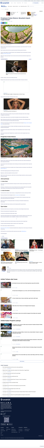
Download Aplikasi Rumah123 (5, 0)
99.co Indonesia (20, 429)
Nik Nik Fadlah (9, 374)
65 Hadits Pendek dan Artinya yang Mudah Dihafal (10, 382)
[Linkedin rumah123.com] (8, 402)
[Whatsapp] (6, 23)
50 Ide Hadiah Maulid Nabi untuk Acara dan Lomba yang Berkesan (13, 367)
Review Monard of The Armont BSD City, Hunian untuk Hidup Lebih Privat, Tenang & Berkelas (27, 355)
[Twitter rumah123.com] (2, 402)
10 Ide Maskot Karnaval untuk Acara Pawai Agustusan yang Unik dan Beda (25, 283)
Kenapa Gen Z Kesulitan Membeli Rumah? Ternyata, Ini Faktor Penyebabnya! (14, 379)
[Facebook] (1, 23)
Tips (19, 6)
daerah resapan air (3, 168)
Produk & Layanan (3, 430)
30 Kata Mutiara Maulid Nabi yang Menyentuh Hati (10, 376)
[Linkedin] (5, 23)
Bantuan (43, 0)
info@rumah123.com (27, 429)
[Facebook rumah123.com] (1, 402)
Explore (32, 0)
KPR (6, 430)
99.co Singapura (21, 430)
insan (11, 21)
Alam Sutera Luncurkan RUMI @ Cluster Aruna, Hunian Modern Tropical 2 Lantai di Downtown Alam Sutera (27, 333)
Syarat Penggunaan (13, 430)
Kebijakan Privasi (13, 429)
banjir (3, 236)
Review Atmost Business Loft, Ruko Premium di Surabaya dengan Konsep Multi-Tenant (27, 348)
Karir (1, 433)
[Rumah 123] (4, 3)
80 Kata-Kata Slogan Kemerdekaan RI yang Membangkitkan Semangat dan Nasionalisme (16, 394)
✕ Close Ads (42, 446)
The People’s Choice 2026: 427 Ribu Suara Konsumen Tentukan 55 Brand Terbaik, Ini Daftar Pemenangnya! (27, 325)
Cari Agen (25, 0)
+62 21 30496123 (27, 430)
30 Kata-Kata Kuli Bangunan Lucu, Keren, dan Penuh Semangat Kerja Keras (26, 290)
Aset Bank (29, 0)
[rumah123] (22, 400)
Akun (43, 2)
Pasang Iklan (36, 2)
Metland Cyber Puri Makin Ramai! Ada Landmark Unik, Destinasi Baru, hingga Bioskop (16, 370)
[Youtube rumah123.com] (6, 402)
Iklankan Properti (8, 429)
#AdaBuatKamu (23, 231)
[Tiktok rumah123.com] (10, 402)
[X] (3, 23)
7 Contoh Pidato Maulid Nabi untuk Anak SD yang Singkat (11, 373)
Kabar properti (10, 6)
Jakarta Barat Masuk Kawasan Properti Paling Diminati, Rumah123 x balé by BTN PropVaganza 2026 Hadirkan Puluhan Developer (27, 340)
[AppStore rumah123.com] (3, 424)
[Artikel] (3, 6)
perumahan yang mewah (7, 53)
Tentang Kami (2, 429)
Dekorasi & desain (15, 6)
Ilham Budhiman (18, 336)
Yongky (17, 351)
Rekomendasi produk (24, 6)
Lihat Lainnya (22, 361)
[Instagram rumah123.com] (4, 402)
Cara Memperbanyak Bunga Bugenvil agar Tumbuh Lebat (11, 388)
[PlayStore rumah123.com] (9, 424)
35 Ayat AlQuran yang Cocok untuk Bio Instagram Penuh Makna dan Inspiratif (26, 313)
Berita (35, 0)
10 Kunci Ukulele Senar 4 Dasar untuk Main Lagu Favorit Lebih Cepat (25, 298)
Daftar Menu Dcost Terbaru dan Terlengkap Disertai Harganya (23, 305)
